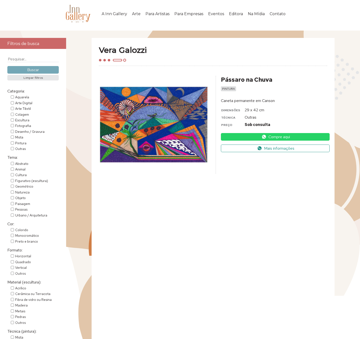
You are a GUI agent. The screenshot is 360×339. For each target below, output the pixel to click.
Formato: (15, 250)
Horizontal (23, 256)
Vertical (21, 267)
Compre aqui (278, 136)
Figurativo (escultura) (31, 181)
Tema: (12, 157)
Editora (236, 13)
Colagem (22, 114)
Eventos (216, 13)
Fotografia (23, 126)
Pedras (20, 317)
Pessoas (21, 209)
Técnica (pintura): (21, 331)
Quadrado (23, 262)
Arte (136, 13)
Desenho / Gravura (30, 131)
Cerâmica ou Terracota (32, 294)
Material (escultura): (24, 282)
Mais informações (278, 148)
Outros (20, 273)
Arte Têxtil (23, 108)
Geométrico (24, 186)
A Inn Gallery (114, 13)
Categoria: (16, 91)
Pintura (20, 143)
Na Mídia (256, 13)
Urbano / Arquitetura (31, 215)
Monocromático (27, 235)
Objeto (20, 198)
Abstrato (21, 163)
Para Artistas (157, 13)
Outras (20, 149)
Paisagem (22, 204)
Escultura (22, 120)
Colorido (21, 230)
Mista (19, 137)
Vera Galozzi (123, 50)
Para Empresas (188, 13)
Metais (20, 311)
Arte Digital (23, 103)
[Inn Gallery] (79, 14)
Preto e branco (26, 241)
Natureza (22, 192)
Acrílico (20, 288)
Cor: (10, 223)
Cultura (21, 175)
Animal (20, 169)
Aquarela (22, 97)
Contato (278, 13)
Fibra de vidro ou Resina (33, 299)
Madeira (21, 305)
